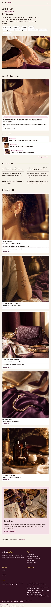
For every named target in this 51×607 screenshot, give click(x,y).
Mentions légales (5, 601)
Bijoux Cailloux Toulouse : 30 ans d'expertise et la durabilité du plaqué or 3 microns (37, 182)
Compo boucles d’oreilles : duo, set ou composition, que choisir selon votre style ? (12, 169)
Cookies (21, 601)
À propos (4, 570)
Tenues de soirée (33, 30)
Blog (3, 572)
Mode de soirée (30, 560)
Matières (24, 27)
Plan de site (4, 576)
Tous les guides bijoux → (43, 157)
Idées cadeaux (7, 33)
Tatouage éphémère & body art (34, 556)
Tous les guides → (6, 251)
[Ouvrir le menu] (48, 3)
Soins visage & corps (31, 562)
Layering (31, 27)
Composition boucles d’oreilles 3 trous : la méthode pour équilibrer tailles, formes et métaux (37, 175)
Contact (3, 574)
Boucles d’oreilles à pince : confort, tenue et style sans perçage (12, 182)
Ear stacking (16, 27)
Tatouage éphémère (8, 30)
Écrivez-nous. (21, 539)
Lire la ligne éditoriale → (10, 531)
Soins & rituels (43, 30)
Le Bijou (6, 2)
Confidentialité (14, 601)
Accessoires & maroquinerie (33, 558)
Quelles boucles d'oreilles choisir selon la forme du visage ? (15, 246)
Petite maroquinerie (21, 30)
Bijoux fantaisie (30, 554)
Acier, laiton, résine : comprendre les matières (12, 249)
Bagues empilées (7, 27)
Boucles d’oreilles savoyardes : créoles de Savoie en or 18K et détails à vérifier (37, 169)
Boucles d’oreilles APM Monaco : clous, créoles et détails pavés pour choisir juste (12, 174)
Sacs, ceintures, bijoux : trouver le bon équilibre (13, 364)
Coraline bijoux (4, 604)
